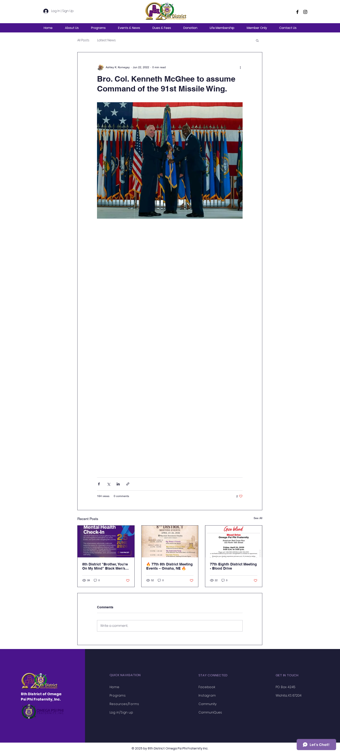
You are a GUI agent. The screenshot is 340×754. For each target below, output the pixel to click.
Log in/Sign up (121, 712)
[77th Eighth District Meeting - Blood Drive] (233, 541)
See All (258, 518)
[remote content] (170, 341)
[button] (72, 28)
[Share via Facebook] (99, 484)
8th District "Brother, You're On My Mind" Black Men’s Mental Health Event (105, 566)
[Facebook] (297, 12)
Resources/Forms (124, 704)
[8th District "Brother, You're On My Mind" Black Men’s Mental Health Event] (106, 541)
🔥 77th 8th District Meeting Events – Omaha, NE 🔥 (169, 566)
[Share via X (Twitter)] (108, 484)
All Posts (83, 40)
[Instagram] (305, 12)
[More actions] (240, 67)
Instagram (207, 695)
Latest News (106, 40)
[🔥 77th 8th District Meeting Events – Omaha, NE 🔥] (169, 541)
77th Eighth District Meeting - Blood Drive (233, 566)
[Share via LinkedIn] (118, 484)
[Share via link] (128, 484)
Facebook (207, 687)
